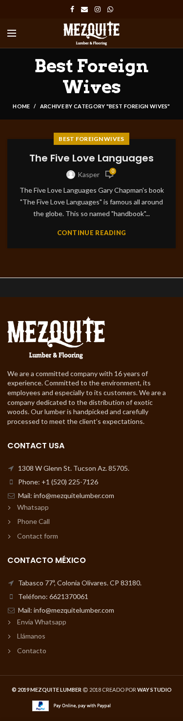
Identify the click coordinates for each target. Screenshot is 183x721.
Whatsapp (33, 507)
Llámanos (31, 636)
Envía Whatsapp (41, 622)
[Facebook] (72, 9)
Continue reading (91, 233)
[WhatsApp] (110, 9)
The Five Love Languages (91, 158)
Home (21, 106)
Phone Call (33, 521)
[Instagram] (97, 9)
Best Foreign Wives (91, 138)
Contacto (31, 650)
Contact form (37, 536)
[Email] (84, 9)
